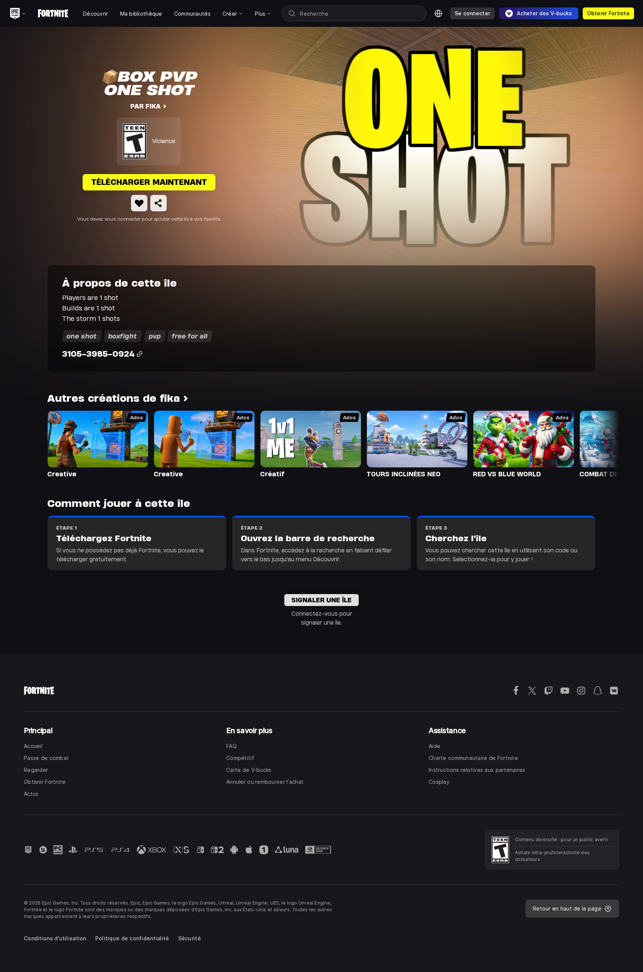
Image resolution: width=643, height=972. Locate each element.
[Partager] (158, 203)
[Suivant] (599, 443)
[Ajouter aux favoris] (139, 203)
